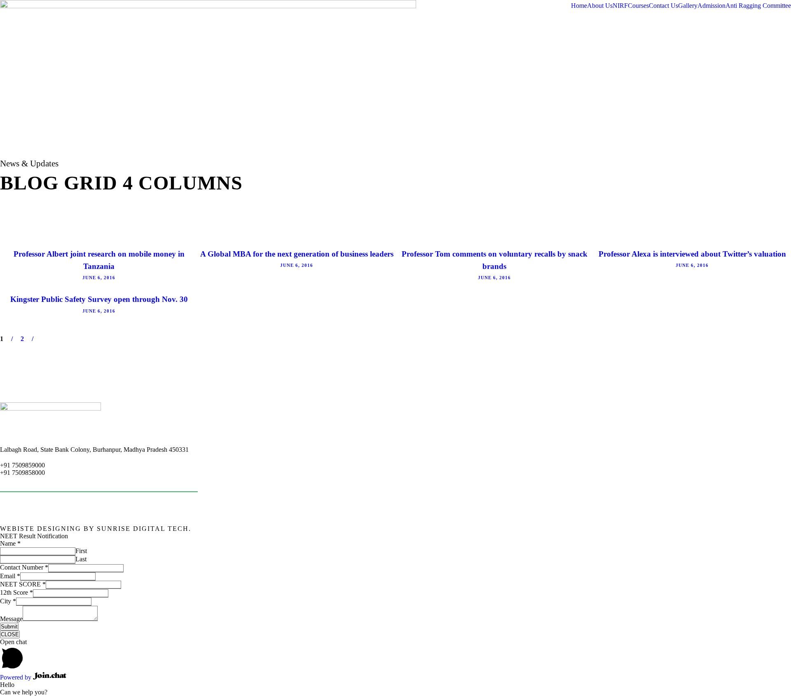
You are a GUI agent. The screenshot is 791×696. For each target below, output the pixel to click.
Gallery (687, 5)
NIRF (620, 5)
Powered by (16, 677)
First (81, 550)
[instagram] (788, 528)
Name (10, 543)
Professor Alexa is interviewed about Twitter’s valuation (692, 254)
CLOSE (10, 634)
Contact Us (663, 5)
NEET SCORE (23, 584)
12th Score (16, 592)
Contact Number (24, 567)
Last (81, 559)
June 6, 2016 (98, 277)
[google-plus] (732, 528)
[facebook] (718, 528)
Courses (638, 5)
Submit (9, 627)
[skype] (760, 528)
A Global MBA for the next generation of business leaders (296, 254)
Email (10, 575)
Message (11, 618)
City (8, 601)
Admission (711, 5)
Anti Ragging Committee (758, 5)
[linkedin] (746, 528)
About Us (600, 5)
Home (579, 5)
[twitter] (774, 528)
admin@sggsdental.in (28, 479)
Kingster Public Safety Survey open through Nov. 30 (99, 299)
